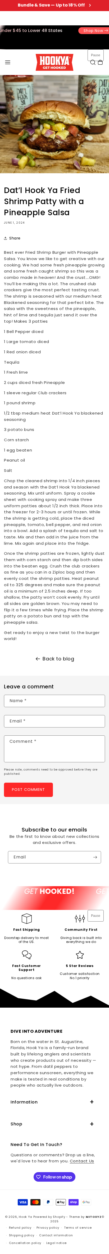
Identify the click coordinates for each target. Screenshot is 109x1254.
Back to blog (58, 658)
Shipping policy (21, 1235)
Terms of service (78, 1227)
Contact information (56, 1235)
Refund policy (20, 1227)
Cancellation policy (25, 1243)
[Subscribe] (95, 857)
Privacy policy (48, 1227)
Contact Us (82, 1161)
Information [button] (24, 1102)
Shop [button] (16, 1124)
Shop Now (88, 30)
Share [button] (15, 238)
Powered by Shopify (49, 1217)
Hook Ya (25, 1217)
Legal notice (56, 1243)
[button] (7, 62)
